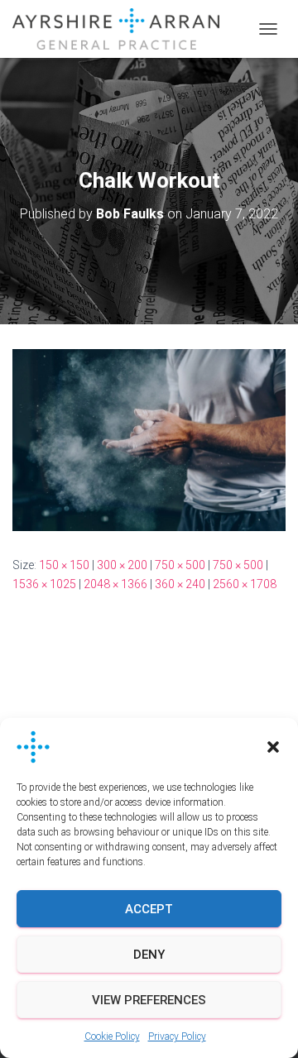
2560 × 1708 (244, 584)
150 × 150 (64, 565)
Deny (149, 954)
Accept (149, 909)
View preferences (149, 1000)
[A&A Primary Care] (122, 29)
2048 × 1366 (115, 584)
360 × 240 (180, 584)
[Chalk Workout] (149, 439)
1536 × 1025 (44, 584)
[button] (273, 747)
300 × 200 (122, 565)
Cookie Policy (112, 1036)
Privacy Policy (177, 1036)
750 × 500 (180, 565)
